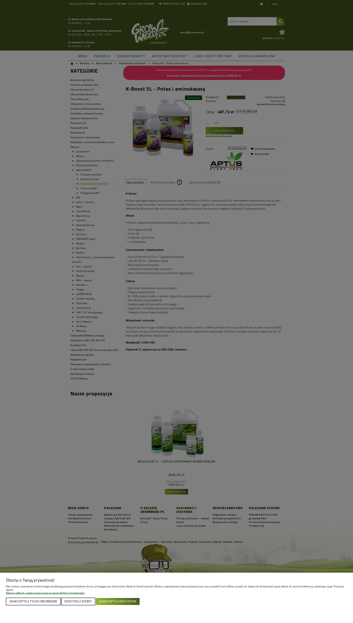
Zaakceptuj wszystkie (117, 601)
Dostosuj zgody (78, 601)
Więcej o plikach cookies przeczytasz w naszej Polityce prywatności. (45, 593)
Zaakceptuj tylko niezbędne (33, 601)
